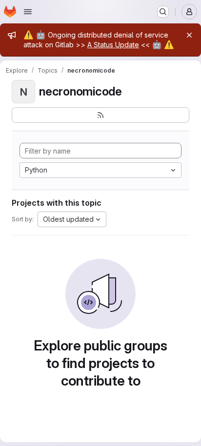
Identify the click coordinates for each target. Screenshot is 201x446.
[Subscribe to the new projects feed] (100, 115)
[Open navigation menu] (28, 11)
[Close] (189, 35)
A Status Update (113, 44)
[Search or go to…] (163, 12)
